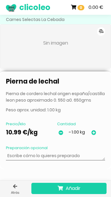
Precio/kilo (16, 123)
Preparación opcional (27, 147)
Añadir (73, 188)
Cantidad (66, 123)
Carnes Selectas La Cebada (35, 19)
